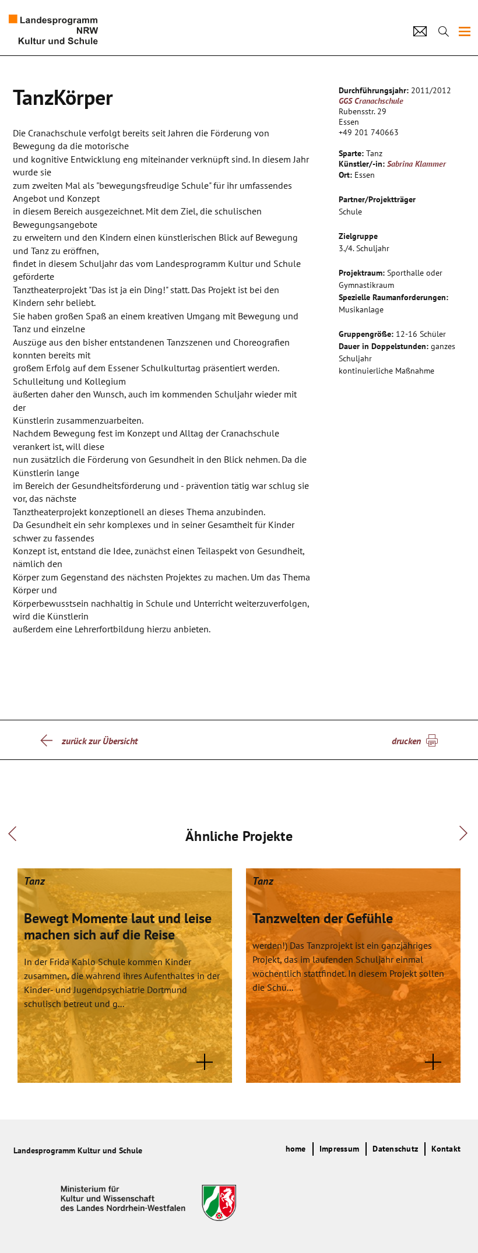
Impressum (339, 1148)
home (296, 1148)
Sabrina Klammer (416, 164)
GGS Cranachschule (371, 101)
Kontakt (446, 1148)
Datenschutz (395, 1148)
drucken (406, 741)
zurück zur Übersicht (100, 741)
